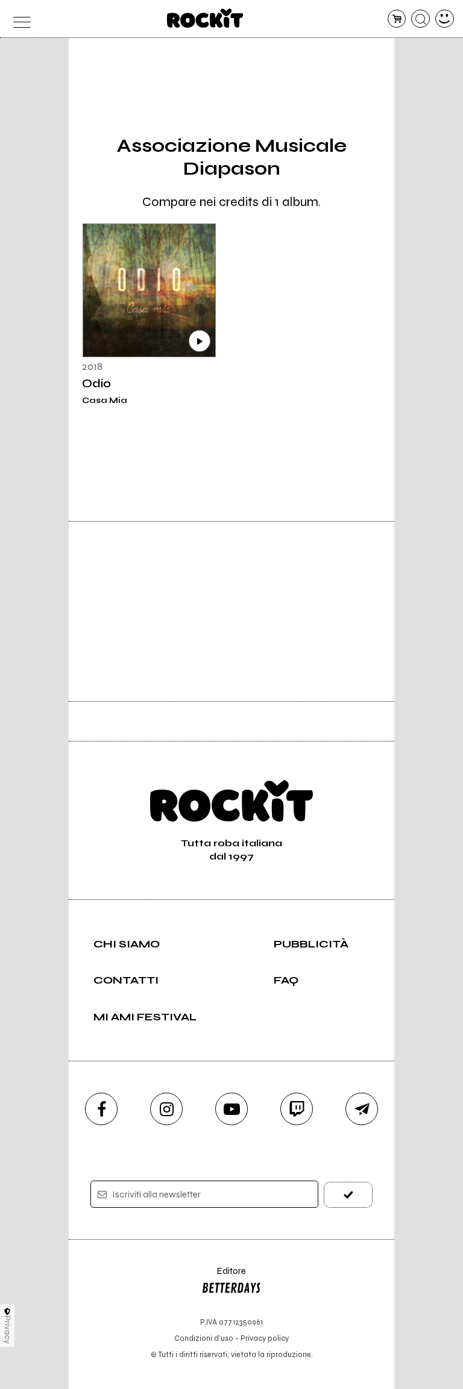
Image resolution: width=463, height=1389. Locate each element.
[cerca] (420, 19)
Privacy (7, 1330)
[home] (205, 18)
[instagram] (166, 1109)
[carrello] (397, 19)
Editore (223, 1276)
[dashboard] (444, 19)
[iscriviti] (348, 1195)
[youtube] (231, 1109)
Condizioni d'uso (203, 1338)
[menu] (18, 19)
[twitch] (296, 1109)
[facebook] (101, 1109)
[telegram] (361, 1109)
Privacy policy (265, 1338)
